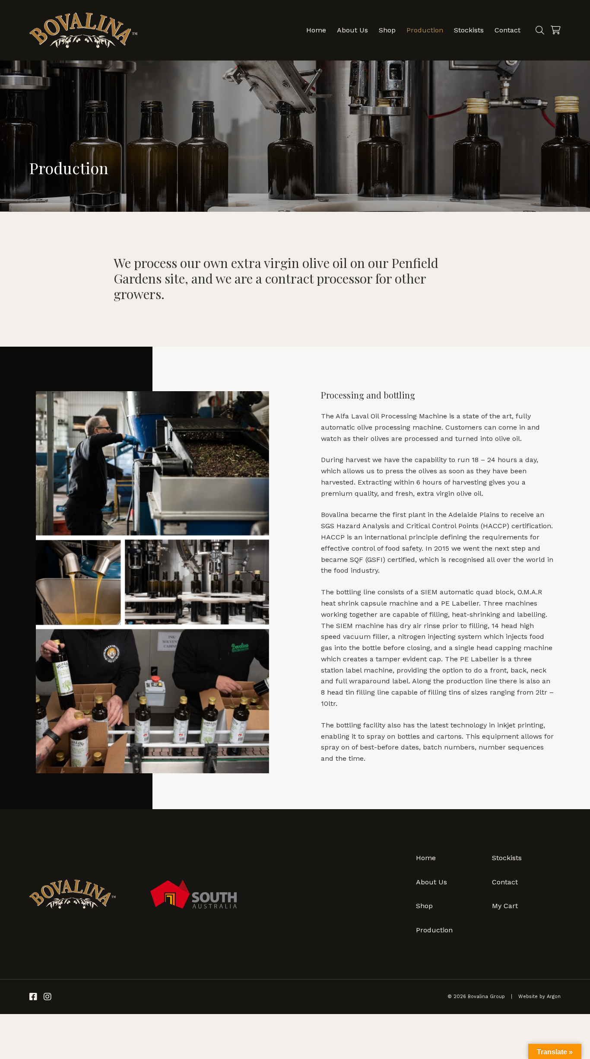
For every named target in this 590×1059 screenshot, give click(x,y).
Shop (387, 30)
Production (424, 30)
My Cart (505, 906)
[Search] (540, 30)
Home (316, 30)
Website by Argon (539, 996)
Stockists (469, 30)
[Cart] (556, 30)
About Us (352, 30)
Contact (507, 30)
